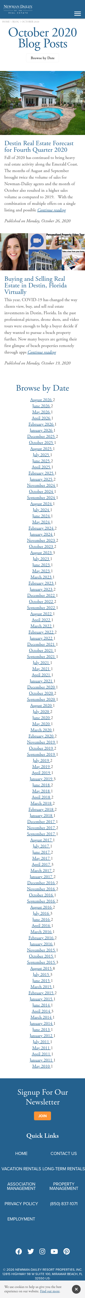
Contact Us (64, 1153)
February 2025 (41, 473)
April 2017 (41, 864)
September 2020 (41, 699)
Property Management (63, 1186)
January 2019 (41, 779)
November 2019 (41, 742)
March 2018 (42, 803)
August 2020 (41, 705)
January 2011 (41, 1060)
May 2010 (41, 1066)
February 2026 (41, 424)
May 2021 (41, 669)
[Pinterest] (66, 1252)
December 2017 (41, 822)
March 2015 (42, 987)
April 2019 (41, 773)
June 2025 (41, 461)
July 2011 (41, 1042)
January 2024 (41, 534)
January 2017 (41, 877)
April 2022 (41, 620)
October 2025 (41, 442)
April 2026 (41, 418)
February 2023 (41, 583)
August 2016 (41, 907)
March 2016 (42, 932)
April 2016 (41, 926)
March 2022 (42, 626)
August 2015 (41, 968)
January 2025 (41, 479)
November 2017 (41, 828)
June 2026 (41, 406)
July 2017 (41, 846)
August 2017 (41, 840)
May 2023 (41, 571)
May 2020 (41, 724)
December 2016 (41, 883)
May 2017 (41, 858)
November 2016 (41, 889)
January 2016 (41, 944)
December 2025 (41, 436)
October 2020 (41, 693)
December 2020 (41, 687)
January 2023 (41, 589)
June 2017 (41, 852)
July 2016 (41, 913)
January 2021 (41, 681)
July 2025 (41, 455)
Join (42, 1115)
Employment (21, 1219)
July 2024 (41, 510)
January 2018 (41, 815)
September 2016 (41, 901)
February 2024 (41, 528)
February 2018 (41, 809)
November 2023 (41, 540)
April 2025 (41, 467)
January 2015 (41, 999)
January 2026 (41, 430)
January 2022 (41, 638)
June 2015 (41, 981)
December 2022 (41, 595)
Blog (15, 22)
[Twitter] (30, 1252)
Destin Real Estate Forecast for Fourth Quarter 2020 (38, 146)
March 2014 (42, 1017)
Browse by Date (42, 58)
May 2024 (41, 522)
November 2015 (41, 950)
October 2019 (41, 748)
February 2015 (41, 993)
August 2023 (41, 553)
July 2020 (41, 712)
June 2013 (41, 1029)
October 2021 (41, 650)
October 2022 (41, 601)
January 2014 (41, 1023)
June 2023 (41, 565)
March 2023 (42, 577)
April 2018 (41, 797)
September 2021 (41, 656)
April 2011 (41, 1054)
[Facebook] (18, 1252)
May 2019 (41, 767)
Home (6, 22)
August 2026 (41, 400)
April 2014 (41, 1011)
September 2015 (41, 962)
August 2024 (41, 504)
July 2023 (41, 559)
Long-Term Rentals (63, 1169)
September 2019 (41, 754)
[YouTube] (54, 1252)
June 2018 (41, 785)
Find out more (50, 1291)
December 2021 (41, 644)
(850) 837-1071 (64, 1203)
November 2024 (41, 485)
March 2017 (42, 870)
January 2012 (41, 1036)
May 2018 (41, 791)
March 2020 (42, 730)
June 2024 (41, 516)
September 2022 (41, 608)
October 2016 (41, 895)
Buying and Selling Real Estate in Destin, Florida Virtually (35, 285)
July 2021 (41, 663)
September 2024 (41, 498)
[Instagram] (42, 1252)
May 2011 (41, 1048)
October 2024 (41, 491)
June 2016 (41, 919)
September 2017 (41, 834)
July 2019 (41, 760)
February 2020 (41, 736)
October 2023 (41, 546)
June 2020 (41, 718)
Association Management (21, 1186)
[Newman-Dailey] (18, 13)
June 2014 (41, 1005)
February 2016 (41, 938)
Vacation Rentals (21, 1169)
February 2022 (41, 632)
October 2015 (41, 956)
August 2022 (41, 614)
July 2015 (41, 974)
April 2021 (41, 675)
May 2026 (41, 412)
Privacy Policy (21, 1203)
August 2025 (41, 449)
